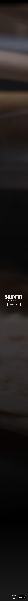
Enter (14, 595)
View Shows (14, 304)
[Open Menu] (25, 4)
